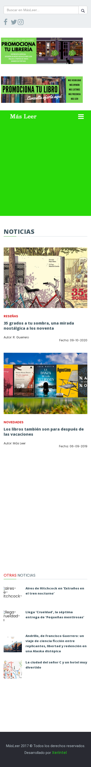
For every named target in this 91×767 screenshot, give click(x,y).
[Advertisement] (45, 170)
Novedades (14, 422)
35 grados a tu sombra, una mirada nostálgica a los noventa (39, 325)
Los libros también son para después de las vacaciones (44, 431)
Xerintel (59, 752)
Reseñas (11, 316)
